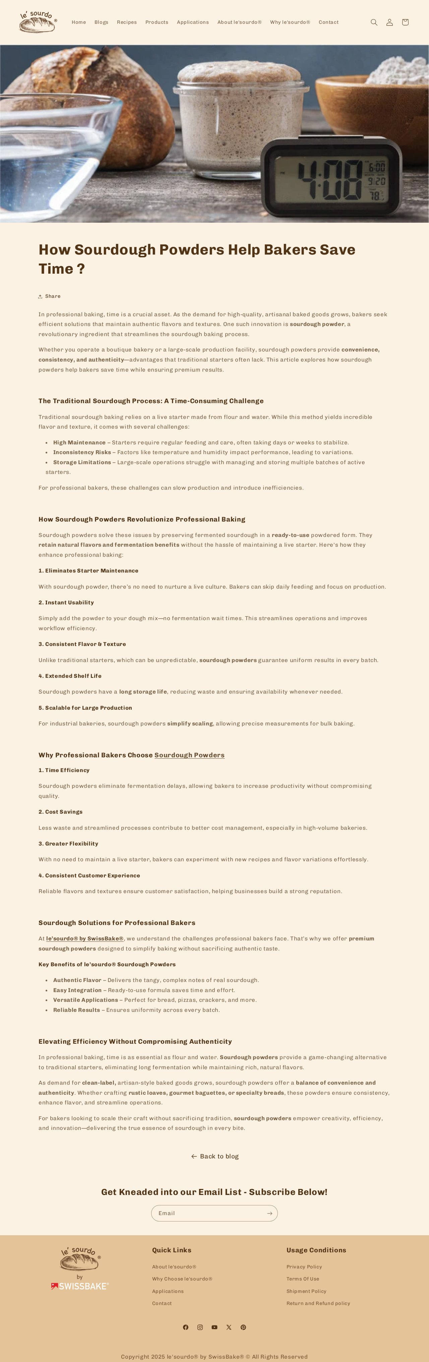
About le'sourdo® (174, 1266)
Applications (168, 1291)
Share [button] (52, 296)
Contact (162, 1303)
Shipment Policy (307, 1291)
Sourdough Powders (190, 755)
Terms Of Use (303, 1278)
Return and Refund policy (319, 1303)
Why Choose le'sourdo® (182, 1278)
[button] (374, 22)
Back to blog (219, 1156)
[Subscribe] (270, 1213)
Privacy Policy (304, 1266)
